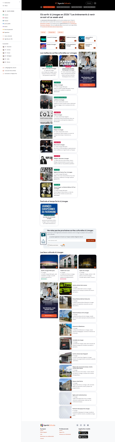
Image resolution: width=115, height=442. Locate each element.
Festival (6, 20)
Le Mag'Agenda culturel (9, 67)
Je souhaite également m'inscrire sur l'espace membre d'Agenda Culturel (66, 236)
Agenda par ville (8, 39)
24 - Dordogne (8, 55)
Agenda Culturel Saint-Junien (63, 7)
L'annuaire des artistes (9, 70)
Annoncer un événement (65, 434)
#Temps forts (52, 32)
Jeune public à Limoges (89, 38)
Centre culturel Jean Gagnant (80, 354)
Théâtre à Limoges (71, 37)
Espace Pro (61, 432)
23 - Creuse (7, 52)
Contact (42, 438)
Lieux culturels (7, 36)
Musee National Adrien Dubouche (81, 299)
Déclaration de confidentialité (47, 436)
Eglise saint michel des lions (80, 395)
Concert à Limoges (52, 37)
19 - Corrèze (8, 49)
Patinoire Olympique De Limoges (81, 408)
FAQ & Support (43, 432)
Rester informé (91, 240)
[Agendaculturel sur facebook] (81, 425)
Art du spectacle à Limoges (71, 45)
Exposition (6, 32)
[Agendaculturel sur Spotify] (88, 425)
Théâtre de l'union (65, 270)
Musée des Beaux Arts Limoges (81, 312)
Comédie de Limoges (78, 340)
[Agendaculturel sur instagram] (84, 425)
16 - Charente (8, 46)
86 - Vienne (7, 62)
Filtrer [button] (5, 5)
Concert (6, 14)
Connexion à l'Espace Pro (10, 73)
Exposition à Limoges (88, 45)
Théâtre (6, 17)
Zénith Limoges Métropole (48, 270)
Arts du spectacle (8, 29)
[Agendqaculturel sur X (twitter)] (77, 425)
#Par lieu (60, 32)
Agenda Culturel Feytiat (77, 7)
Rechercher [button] (6, 2)
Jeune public (7, 23)
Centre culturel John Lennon (80, 285)
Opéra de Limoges (84, 270)
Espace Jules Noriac (78, 381)
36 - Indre (7, 59)
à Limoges (49, 68)
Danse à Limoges (51, 44)
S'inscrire (89, 3)
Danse (5, 26)
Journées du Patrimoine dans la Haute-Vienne (52, 26)
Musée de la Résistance (79, 326)
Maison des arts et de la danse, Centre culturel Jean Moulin (82, 367)
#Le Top (43, 32)
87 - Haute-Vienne (9, 11)
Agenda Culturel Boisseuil (89, 7)
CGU (41, 434)
